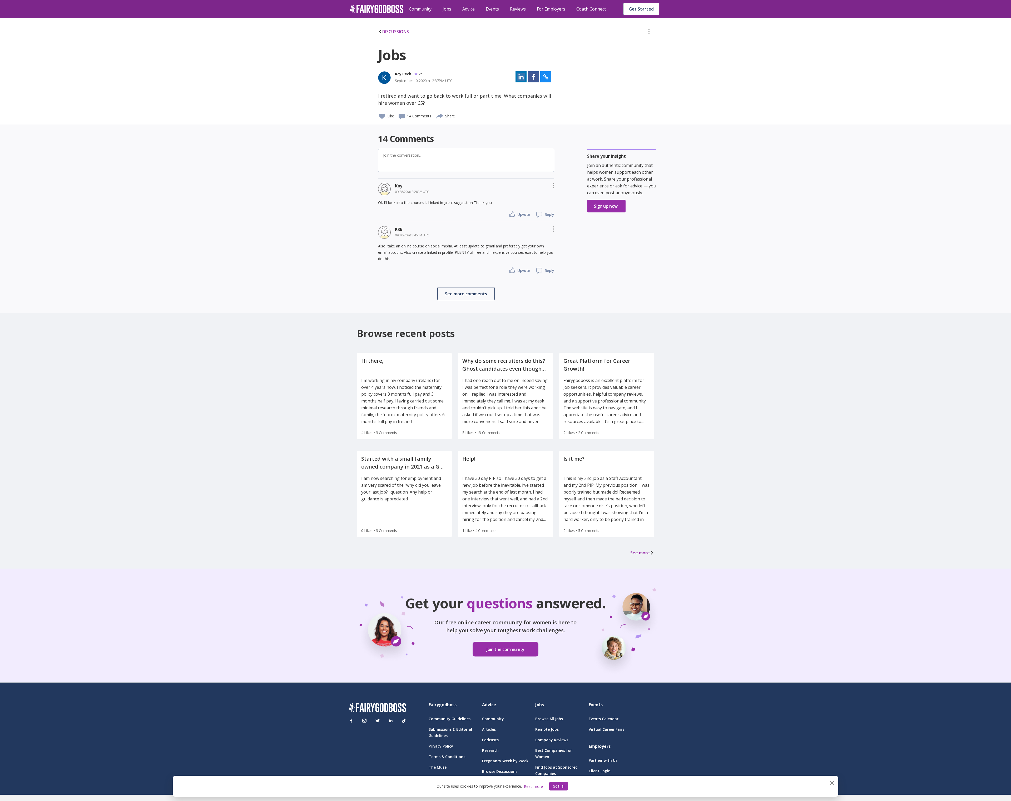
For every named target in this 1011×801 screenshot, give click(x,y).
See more (640, 552)
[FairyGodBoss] (377, 708)
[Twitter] (377, 720)
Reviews (518, 9)
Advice (468, 9)
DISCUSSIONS (395, 31)
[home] (376, 9)
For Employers (551, 9)
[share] (440, 115)
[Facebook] (351, 720)
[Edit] (649, 32)
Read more (533, 786)
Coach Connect (591, 9)
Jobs (447, 9)
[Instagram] (364, 720)
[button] (649, 33)
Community (420, 9)
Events (492, 9)
